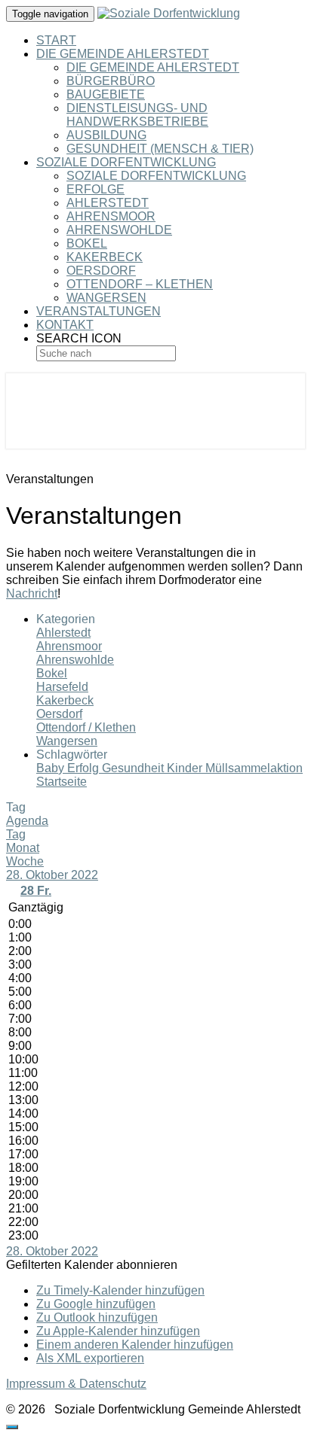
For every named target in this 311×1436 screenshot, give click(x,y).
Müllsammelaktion (254, 768)
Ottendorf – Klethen (139, 284)
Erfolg (84, 768)
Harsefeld (62, 686)
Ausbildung (106, 135)
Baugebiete (105, 94)
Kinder (186, 768)
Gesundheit (134, 768)
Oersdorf (101, 270)
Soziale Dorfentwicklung (126, 162)
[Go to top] (12, 1427)
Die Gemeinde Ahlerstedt (122, 53)
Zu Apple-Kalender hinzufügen (118, 1331)
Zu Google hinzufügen (96, 1304)
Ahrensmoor (111, 216)
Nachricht (31, 593)
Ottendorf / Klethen (86, 727)
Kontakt (65, 324)
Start (56, 40)
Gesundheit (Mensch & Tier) (160, 148)
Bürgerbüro (110, 81)
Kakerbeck (104, 257)
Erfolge (95, 189)
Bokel (86, 243)
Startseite (61, 781)
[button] (91, 1264)
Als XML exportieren (90, 1358)
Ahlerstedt (107, 202)
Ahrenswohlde (119, 230)
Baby (51, 768)
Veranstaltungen (98, 311)
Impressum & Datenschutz (76, 1383)
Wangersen (106, 297)
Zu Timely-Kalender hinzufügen (120, 1290)
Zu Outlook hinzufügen (97, 1317)
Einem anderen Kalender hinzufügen (134, 1344)
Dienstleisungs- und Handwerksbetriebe (137, 115)
